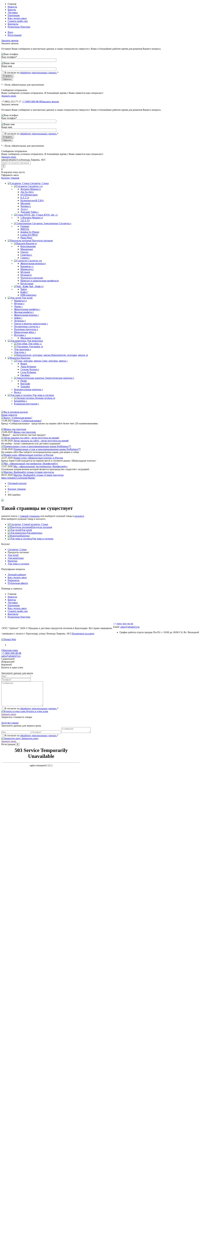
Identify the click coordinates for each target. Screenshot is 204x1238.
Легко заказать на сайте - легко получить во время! (41, 440)
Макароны (26, 249)
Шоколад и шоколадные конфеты (39, 280)
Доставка (13, 12)
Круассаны (26, 283)
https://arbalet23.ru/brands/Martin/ (18, 477)
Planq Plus (26, 237)
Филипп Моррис (30, 189)
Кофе (24, 292)
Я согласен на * (31, 708)
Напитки (25, 535)
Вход (10, 32)
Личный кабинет (17, 574)
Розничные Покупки (19, 26)
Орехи (24, 252)
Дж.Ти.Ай (27, 192)
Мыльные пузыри (30, 338)
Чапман (25, 206)
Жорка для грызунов (24, 432)
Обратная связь (9, 650)
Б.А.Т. (24, 197)
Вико (23, 363)
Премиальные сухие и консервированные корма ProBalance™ (47, 449)
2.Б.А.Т (25, 220)
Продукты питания (41, 527)
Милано (25, 203)
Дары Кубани (28, 366)
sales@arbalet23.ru (129, 627)
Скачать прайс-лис (18, 21)
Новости (12, 6)
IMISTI (24, 229)
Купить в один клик (37, 711)
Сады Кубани (28, 372)
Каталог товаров (10, 178)
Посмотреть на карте (83, 633)
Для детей (26, 530)
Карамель (27, 266)
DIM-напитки (28, 295)
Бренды (12, 9)
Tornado (25, 386)
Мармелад (27, 269)
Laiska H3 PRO (29, 234)
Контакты (13, 24)
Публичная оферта (18, 583)
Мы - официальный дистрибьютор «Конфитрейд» (40, 466)
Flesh (23, 380)
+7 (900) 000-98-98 (32, 101)
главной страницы (30, 516)
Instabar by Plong (29, 232)
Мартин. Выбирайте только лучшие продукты (38, 475)
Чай (23, 289)
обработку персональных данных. (38, 72)
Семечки (26, 255)
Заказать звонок (9, 40)
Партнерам (14, 15)
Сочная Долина (29, 369)
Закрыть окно (8, 95)
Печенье (26, 275)
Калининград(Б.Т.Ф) (32, 200)
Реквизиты (13, 580)
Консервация (28, 246)
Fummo (24, 226)
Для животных (34, 533)
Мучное (25, 272)
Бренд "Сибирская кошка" (27, 420)
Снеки (25, 257)
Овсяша (25, 375)
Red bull (25, 383)
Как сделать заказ (17, 18)
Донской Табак (29, 212)
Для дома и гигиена (42, 538)
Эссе (24, 209)
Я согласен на (31, 72)
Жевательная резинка (33, 263)
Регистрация (14, 35)
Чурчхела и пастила (31, 277)
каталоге (79, 516)
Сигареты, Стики (38, 524)
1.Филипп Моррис (31, 217)
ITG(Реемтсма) (29, 194)
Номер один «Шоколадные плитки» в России (38, 457)
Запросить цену (30, 738)
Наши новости (9, 415)
